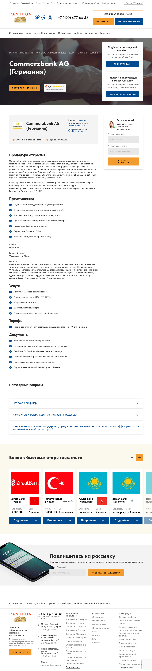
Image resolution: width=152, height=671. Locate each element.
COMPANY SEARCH (128, 660)
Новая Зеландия (74, 641)
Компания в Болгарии (76, 619)
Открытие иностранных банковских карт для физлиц (130, 633)
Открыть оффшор (127, 617)
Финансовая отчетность (130, 664)
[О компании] (20, 17)
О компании (15, 33)
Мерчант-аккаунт (127, 650)
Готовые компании (128, 627)
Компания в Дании (75, 623)
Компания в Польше (75, 630)
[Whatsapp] (37, 17)
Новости (88, 33)
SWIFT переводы (127, 639)
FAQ (96, 33)
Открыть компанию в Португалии (76, 658)
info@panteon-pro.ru (51, 665)
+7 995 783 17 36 (68, 3)
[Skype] (50, 17)
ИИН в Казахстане (128, 647)
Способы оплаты (67, 33)
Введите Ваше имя (116, 134)
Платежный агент (127, 643)
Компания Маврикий (76, 634)
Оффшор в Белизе (75, 663)
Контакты (105, 33)
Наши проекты (49, 33)
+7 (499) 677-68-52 (133, 3)
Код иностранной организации (127, 655)
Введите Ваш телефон (117, 146)
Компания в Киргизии (76, 626)
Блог (79, 33)
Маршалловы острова (76, 637)
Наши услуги (32, 33)
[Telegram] (43, 17)
